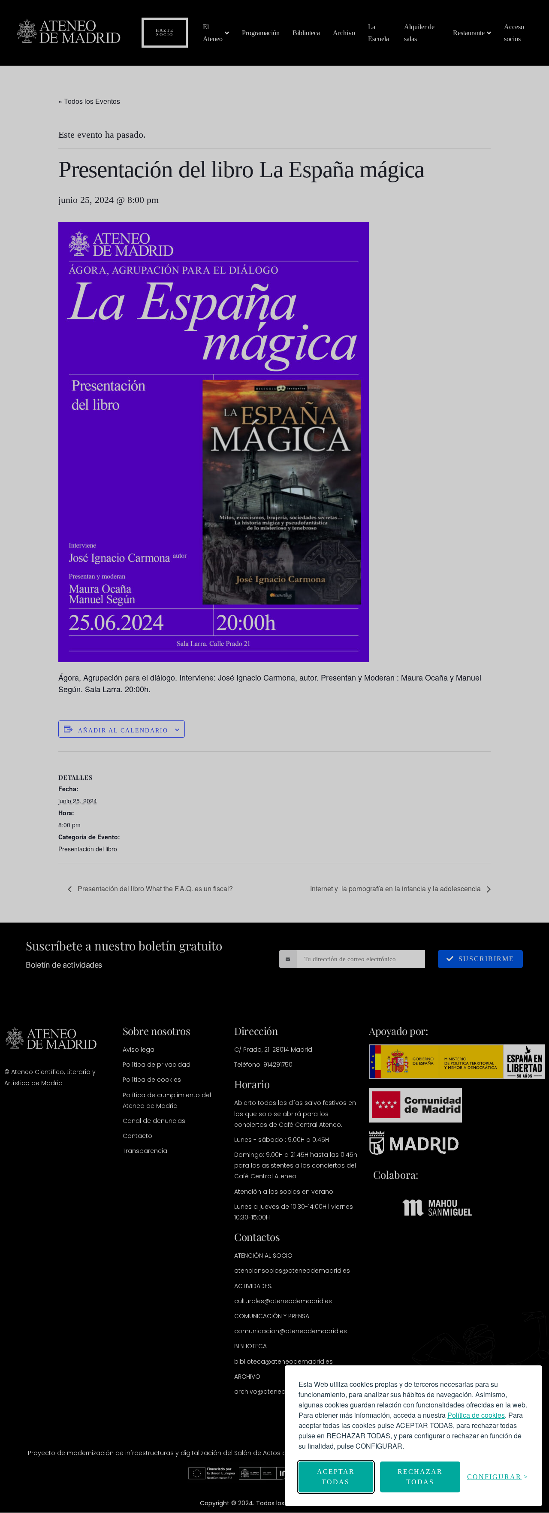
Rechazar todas (420, 1477)
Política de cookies (476, 1415)
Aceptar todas (336, 1477)
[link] (476, 1415)
